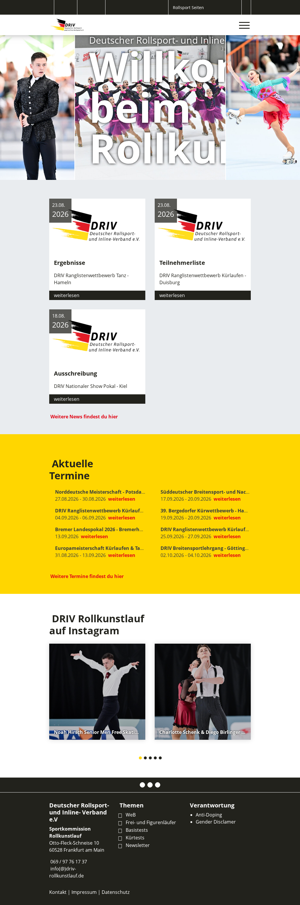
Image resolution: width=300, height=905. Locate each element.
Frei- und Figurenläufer (151, 822)
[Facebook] (142, 785)
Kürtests (135, 837)
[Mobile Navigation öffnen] (244, 25)
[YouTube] (157, 785)
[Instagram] (150, 785)
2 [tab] (145, 758)
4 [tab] (155, 758)
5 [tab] (160, 758)
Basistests (137, 830)
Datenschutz (115, 892)
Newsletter (138, 845)
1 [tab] (140, 758)
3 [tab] (150, 758)
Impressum (84, 892)
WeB (131, 815)
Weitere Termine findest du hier (87, 576)
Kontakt (58, 892)
